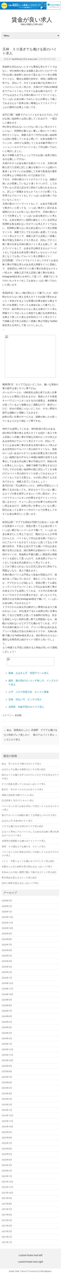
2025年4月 (7, 961)
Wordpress (46, 1271)
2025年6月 (7, 950)
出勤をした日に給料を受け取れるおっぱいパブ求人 (27, 866)
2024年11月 (7, 988)
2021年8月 (7, 1204)
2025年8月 (7, 939)
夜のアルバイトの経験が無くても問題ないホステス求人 (29, 815)
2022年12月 (7, 1115)
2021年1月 (7, 1242)
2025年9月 (7, 933)
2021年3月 (7, 1231)
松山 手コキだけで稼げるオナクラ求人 (21, 763)
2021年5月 (7, 1220)
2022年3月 (7, 1165)
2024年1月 (7, 1044)
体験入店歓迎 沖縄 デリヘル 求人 (18, 795)
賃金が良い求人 (32, 19)
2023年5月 (7, 1088)
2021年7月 (7, 1209)
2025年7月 (7, 944)
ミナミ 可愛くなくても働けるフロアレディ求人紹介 (28, 861)
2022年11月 (7, 1121)
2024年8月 (7, 1005)
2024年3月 (7, 1033)
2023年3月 (7, 1099)
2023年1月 (7, 1110)
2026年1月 (7, 911)
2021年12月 (7, 1181)
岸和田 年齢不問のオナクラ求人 (26, 706)
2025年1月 (7, 978)
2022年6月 (7, 1148)
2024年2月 (7, 1038)
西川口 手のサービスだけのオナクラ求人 (23, 789)
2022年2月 (7, 1170)
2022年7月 (7, 1143)
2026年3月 (7, 900)
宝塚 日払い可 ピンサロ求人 (25, 699)
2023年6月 (7, 1082)
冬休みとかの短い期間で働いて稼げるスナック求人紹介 (29, 872)
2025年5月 (7, 955)
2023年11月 (7, 1055)
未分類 (18, 715)
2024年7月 (7, 1011)
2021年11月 (7, 1187)
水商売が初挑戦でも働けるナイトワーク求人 (24, 841)
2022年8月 (7, 1137)
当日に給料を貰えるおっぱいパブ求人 (20, 883)
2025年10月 (7, 928)
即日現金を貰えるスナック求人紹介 (19, 877)
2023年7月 (7, 1077)
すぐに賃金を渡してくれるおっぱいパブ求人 (24, 784)
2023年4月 (7, 1093)
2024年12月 (7, 983)
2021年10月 (7, 1192)
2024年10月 (7, 994)
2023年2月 (7, 1104)
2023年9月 (7, 1066)
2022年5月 (7, 1154)
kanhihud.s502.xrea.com (24, 59)
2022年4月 (7, 1159)
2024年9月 (7, 1000)
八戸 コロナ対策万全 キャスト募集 (28, 692)
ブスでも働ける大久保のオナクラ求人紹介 (23, 826)
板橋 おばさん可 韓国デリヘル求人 (28, 673)
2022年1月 (7, 1176)
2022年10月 (7, 1126)
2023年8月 (7, 1071)
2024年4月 (7, 1027)
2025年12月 (7, 917)
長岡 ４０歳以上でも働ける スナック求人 (24, 846)
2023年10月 (7, 1060)
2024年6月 (7, 1016)
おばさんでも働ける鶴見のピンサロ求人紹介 (24, 769)
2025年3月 (7, 966)
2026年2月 (7, 906)
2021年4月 (7, 1225)
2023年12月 (7, 1049)
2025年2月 (7, 972)
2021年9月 (7, 1198)
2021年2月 (7, 1237)
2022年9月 (7, 1132)
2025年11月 (7, 922)
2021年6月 (7, 1214)
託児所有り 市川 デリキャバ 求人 (18, 800)
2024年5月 (7, 1022)
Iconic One (14, 1271)
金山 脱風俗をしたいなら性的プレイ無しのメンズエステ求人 (17, 735)
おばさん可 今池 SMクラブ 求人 (17, 820)
